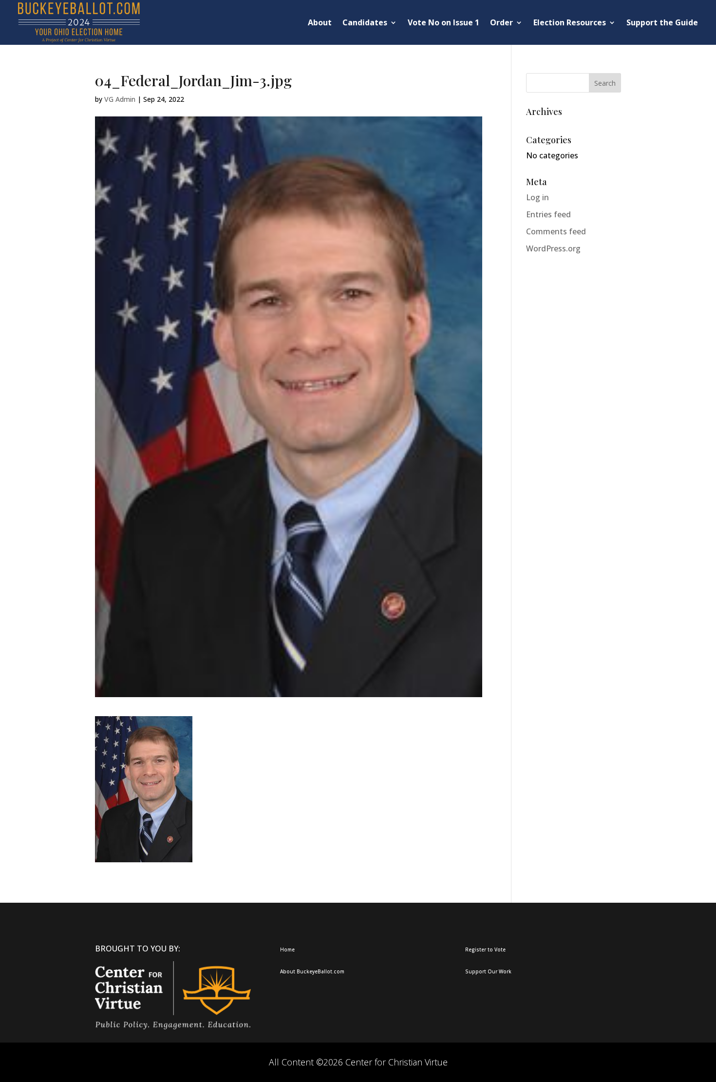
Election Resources (569, 22)
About (320, 22)
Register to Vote (485, 949)
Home (287, 949)
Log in (537, 197)
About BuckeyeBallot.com (312, 971)
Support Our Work (488, 971)
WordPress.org (553, 248)
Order (501, 22)
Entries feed (548, 214)
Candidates (364, 22)
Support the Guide (662, 22)
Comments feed (556, 231)
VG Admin (119, 99)
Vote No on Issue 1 (443, 22)
